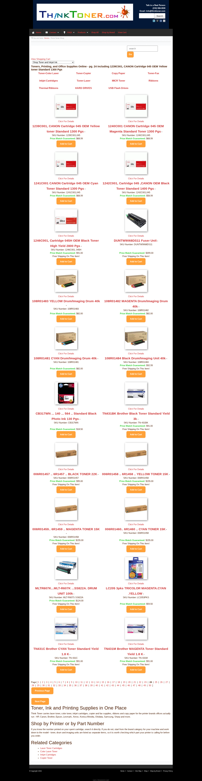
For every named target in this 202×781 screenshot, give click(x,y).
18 (119, 682)
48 (139, 685)
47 (134, 685)
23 (145, 682)
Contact (49, 33)
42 (107, 685)
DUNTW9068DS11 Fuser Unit (135, 240)
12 (87, 682)
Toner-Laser (83, 80)
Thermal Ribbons (48, 88)
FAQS (66, 33)
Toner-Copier (83, 73)
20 (129, 682)
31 (49, 685)
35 (70, 685)
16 (108, 682)
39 (91, 685)
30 (43, 685)
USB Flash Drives (118, 88)
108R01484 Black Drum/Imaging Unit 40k (135, 358)
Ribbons (153, 80)
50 (150, 685)
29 (38, 685)
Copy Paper (118, 73)
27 (166, 682)
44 (118, 685)
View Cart (122, 32)
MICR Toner (118, 80)
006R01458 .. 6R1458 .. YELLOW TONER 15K (135, 474)
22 (140, 682)
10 (76, 682)
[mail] (164, 21)
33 (59, 685)
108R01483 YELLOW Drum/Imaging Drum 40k (66, 301)
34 (65, 685)
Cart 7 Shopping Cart (101, 780)
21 (135, 682)
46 (128, 685)
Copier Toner (46, 758)
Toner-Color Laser (48, 73)
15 (103, 682)
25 (156, 682)
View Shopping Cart (40, 59)
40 (97, 685)
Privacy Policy (168, 771)
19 (124, 682)
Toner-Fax (153, 73)
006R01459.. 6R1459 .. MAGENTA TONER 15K (66, 529)
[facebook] (161, 21)
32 (54, 685)
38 (86, 685)
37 (81, 685)
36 (75, 685)
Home (38, 32)
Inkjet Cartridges (48, 80)
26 (161, 682)
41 (102, 685)
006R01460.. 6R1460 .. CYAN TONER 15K (135, 529)
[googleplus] (157, 21)
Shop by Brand (108, 32)
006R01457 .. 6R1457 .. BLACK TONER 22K (65, 474)
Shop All (95, 32)
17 (113, 682)
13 (92, 682)
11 (81, 682)
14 (97, 682)
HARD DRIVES (83, 88)
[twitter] (154, 21)
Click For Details (66, 121)
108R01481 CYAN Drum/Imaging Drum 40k (65, 358)
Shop (146, 771)
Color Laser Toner (48, 751)
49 (144, 685)
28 (33, 685)
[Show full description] (84, 132)
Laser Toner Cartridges (51, 748)
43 (112, 685)
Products (81, 33)
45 (123, 685)
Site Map (138, 771)
